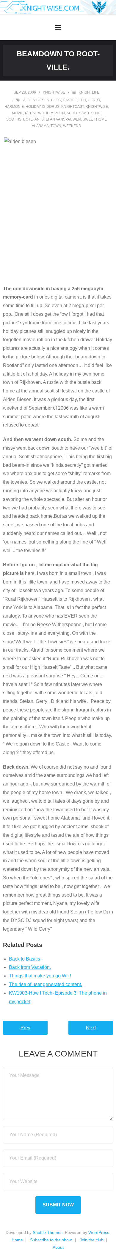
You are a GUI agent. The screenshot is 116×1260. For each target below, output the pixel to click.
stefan (33, 119)
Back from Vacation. (30, 967)
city (82, 100)
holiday (33, 107)
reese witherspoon (45, 113)
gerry (94, 100)
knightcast (72, 107)
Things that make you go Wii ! (40, 975)
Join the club (92, 1239)
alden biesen (36, 100)
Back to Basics (24, 958)
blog (56, 100)
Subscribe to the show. (51, 1239)
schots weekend (84, 113)
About (58, 1247)
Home (17, 1239)
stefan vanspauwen (61, 119)
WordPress (98, 1232)
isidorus (50, 107)
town (56, 126)
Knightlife (89, 92)
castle (70, 100)
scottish (15, 119)
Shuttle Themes (47, 1232)
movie (17, 113)
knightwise (54, 92)
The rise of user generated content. (45, 984)
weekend (72, 126)
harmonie (14, 107)
